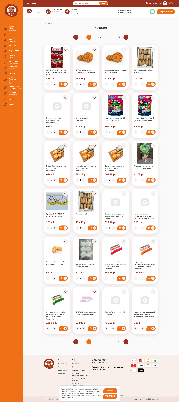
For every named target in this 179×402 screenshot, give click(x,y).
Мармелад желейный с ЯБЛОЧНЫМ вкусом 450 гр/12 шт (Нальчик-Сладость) (56, 315)
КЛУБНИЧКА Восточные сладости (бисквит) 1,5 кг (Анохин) (56, 72)
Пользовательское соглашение (78, 380)
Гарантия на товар (78, 370)
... (113, 37)
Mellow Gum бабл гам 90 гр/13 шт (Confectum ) (115, 119)
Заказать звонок (152, 11)
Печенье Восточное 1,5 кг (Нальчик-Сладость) (57, 263)
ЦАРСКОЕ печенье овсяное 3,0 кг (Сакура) (85, 71)
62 (119, 37)
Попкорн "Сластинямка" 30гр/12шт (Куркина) (144, 167)
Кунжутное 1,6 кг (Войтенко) (83, 119)
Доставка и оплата (78, 367)
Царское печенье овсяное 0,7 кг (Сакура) (115, 71)
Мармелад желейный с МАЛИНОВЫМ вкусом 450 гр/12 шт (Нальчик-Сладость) (115, 265)
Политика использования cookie (77, 386)
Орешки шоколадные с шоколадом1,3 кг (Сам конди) (114, 216)
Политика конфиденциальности (79, 374)
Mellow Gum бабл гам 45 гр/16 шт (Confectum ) (144, 119)
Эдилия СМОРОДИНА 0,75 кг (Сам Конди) (55, 215)
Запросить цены (166, 12)
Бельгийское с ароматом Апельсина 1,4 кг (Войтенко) (115, 168)
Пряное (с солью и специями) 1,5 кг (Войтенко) (53, 120)
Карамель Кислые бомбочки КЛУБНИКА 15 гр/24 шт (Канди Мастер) (144, 216)
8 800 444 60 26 (124, 13)
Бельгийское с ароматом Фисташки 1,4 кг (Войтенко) (86, 168)
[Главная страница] (45, 23)
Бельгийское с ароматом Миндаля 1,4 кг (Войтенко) (56, 168)
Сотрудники (62, 370)
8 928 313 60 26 (124, 10)
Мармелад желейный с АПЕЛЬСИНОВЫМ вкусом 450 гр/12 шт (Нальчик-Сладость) (144, 265)
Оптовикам (75, 364)
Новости (61, 367)
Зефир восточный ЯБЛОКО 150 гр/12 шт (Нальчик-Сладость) (85, 264)
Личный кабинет (155, 3)
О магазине (62, 364)
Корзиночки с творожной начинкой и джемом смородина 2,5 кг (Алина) (144, 314)
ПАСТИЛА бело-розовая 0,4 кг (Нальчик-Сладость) (86, 313)
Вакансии (61, 373)
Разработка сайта (139, 399)
